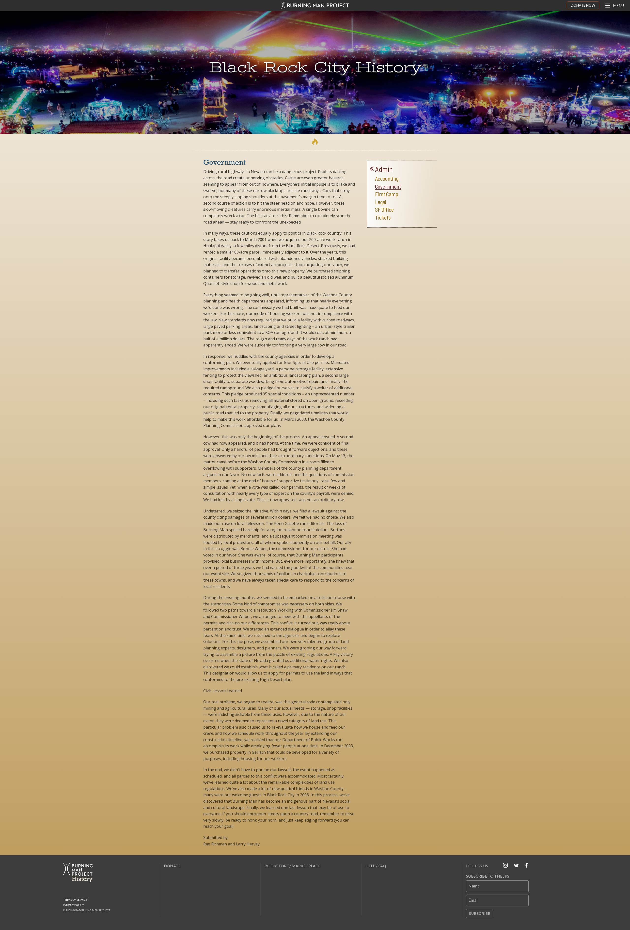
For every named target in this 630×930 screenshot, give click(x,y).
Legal (380, 202)
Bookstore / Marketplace (292, 865)
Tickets (383, 217)
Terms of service (75, 899)
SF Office (384, 210)
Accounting (386, 179)
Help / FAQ (375, 865)
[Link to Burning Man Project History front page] (79, 872)
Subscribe (479, 913)
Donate (172, 865)
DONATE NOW (583, 5)
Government (388, 186)
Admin (384, 169)
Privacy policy (73, 904)
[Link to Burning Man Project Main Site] (315, 5)
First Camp (386, 194)
